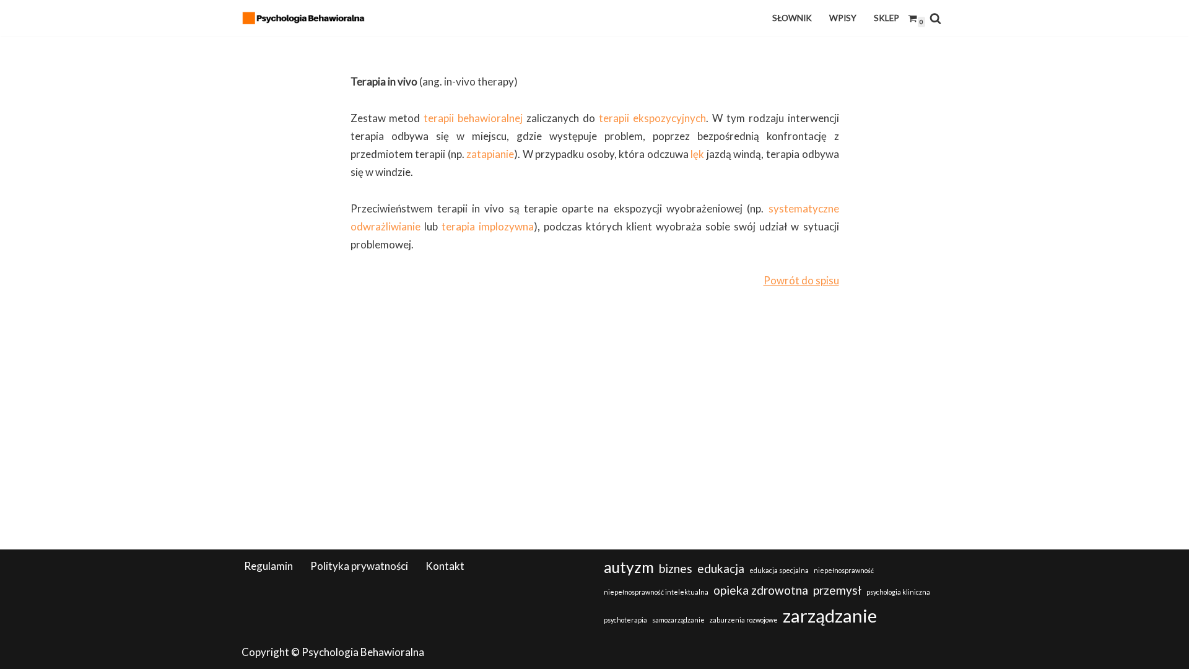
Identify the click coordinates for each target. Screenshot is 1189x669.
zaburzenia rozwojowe (744, 620)
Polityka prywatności (359, 565)
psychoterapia (625, 620)
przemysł (837, 590)
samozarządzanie (678, 620)
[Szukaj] (935, 18)
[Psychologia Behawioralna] (307, 18)
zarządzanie (830, 615)
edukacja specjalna (779, 570)
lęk (697, 153)
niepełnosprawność (844, 570)
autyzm (629, 567)
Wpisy (842, 18)
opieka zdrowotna (760, 590)
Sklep (886, 18)
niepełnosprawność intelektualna (656, 592)
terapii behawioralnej (473, 118)
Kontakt (444, 565)
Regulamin (268, 565)
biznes (675, 568)
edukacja (720, 568)
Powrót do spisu (801, 280)
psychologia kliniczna (898, 592)
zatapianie (490, 153)
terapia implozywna (488, 226)
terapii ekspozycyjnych (652, 118)
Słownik (792, 18)
